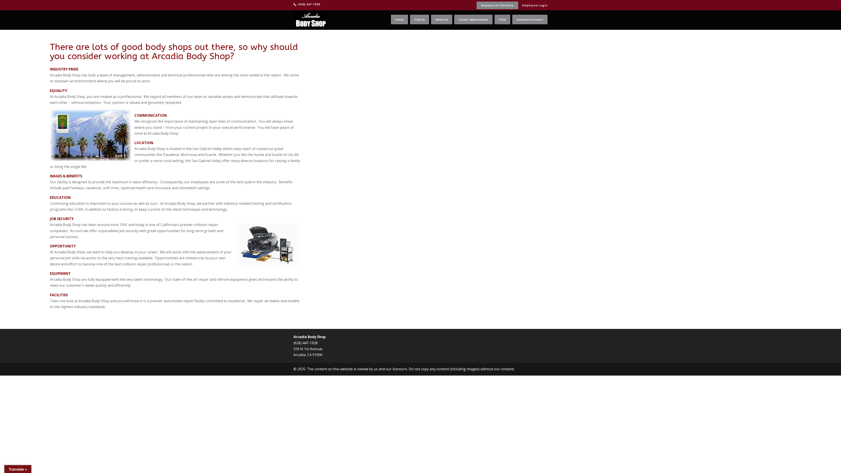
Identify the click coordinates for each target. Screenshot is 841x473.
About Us (441, 19)
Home (399, 19)
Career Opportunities (473, 19)
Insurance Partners (530, 19)
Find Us (419, 19)
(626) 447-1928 (305, 343)
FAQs (502, 19)
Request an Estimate (497, 5)
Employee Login (535, 5)
